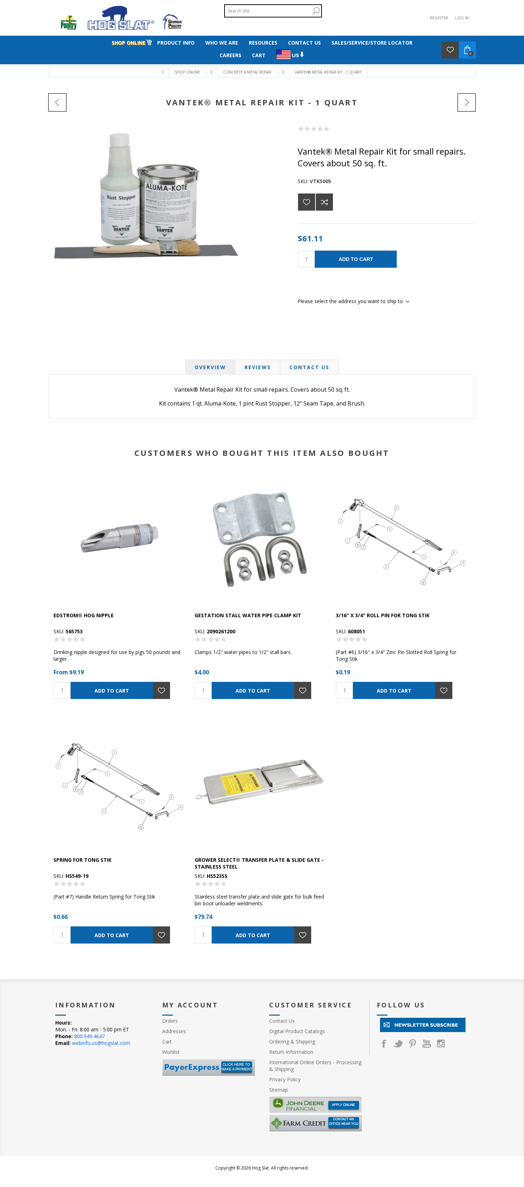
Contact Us (309, 367)
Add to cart (356, 259)
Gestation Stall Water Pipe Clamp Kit (248, 615)
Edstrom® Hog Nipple (83, 615)
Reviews (258, 367)
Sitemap (278, 1089)
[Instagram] (441, 1043)
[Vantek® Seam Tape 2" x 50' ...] (57, 102)
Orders (170, 1020)
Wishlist (171, 1051)
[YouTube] (427, 1043)
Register (439, 17)
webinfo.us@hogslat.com (101, 1043)
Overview (210, 367)
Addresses (174, 1031)
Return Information (291, 1051)
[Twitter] (398, 1043)
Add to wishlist (306, 202)
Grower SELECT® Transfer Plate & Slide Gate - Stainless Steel (259, 863)
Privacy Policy (284, 1079)
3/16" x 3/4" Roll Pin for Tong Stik (383, 615)
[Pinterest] (412, 1043)
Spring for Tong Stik (82, 859)
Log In (462, 17)
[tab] (210, 367)
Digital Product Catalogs (297, 1031)
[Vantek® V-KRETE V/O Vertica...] (466, 102)
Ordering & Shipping (292, 1041)
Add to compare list (324, 202)
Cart (167, 1041)
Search (315, 11)
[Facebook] (384, 1043)
